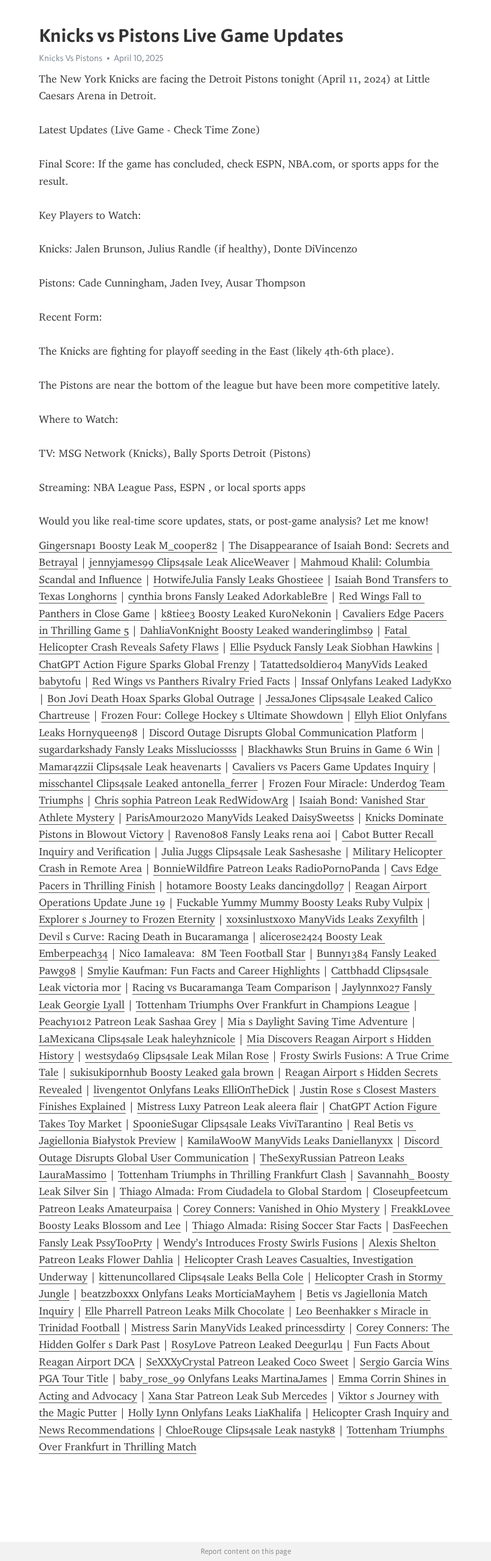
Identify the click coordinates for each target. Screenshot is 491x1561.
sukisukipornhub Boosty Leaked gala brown (172, 1072)
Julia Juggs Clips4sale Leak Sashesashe (251, 851)
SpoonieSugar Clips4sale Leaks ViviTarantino (238, 1123)
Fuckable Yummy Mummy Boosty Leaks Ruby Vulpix (300, 902)
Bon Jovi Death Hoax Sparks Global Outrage (150, 698)
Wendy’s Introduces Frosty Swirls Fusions (260, 1242)
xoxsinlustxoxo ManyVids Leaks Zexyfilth (322, 919)
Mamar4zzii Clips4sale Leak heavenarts (130, 766)
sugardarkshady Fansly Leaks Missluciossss (138, 749)
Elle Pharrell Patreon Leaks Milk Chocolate (184, 1311)
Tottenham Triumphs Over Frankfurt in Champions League (273, 1004)
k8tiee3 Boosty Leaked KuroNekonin (246, 613)
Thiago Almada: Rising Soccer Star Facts (286, 1225)
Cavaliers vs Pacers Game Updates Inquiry (330, 766)
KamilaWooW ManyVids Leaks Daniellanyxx (290, 1140)
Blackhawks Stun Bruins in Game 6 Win (340, 749)
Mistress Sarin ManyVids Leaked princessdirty (238, 1327)
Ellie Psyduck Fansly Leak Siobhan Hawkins (331, 647)
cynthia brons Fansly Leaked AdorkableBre (228, 596)
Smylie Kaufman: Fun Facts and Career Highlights (203, 970)
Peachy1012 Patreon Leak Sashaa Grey (127, 1021)
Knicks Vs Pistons (70, 58)
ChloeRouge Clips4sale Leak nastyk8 (250, 1430)
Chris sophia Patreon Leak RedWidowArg (191, 800)
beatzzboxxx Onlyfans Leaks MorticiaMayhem (188, 1293)
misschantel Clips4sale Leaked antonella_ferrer (148, 783)
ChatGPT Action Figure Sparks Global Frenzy (144, 664)
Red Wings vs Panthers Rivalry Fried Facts (191, 681)
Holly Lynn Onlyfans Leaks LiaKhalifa (214, 1412)
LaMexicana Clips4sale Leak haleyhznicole (137, 1038)
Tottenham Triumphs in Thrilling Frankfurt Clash (232, 1174)
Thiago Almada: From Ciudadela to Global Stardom (241, 1191)
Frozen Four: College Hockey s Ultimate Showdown (222, 715)
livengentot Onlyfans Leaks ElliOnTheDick (191, 1089)
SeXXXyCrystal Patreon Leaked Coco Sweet (247, 1361)
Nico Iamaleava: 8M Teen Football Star (212, 953)
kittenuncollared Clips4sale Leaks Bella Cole (201, 1276)
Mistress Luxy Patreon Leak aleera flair (227, 1106)
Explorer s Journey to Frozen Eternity (127, 919)
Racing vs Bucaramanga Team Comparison (231, 987)
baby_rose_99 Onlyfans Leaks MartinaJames (223, 1378)
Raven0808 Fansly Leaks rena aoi (253, 834)
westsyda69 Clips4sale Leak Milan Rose (177, 1055)
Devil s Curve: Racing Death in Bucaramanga (143, 936)
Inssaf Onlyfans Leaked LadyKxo (376, 681)
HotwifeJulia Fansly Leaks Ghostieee (238, 579)
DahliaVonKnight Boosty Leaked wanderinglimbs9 (256, 630)
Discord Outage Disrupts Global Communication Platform (283, 732)
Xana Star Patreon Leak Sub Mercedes (237, 1396)
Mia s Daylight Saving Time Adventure (318, 1021)
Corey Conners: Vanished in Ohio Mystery (281, 1208)
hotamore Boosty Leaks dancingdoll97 (255, 885)
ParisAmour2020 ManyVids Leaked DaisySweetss (240, 817)
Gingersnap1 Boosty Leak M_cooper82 (128, 545)
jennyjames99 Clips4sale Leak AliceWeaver (189, 562)
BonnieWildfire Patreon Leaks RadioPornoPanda (266, 868)
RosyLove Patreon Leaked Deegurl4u (257, 1344)
